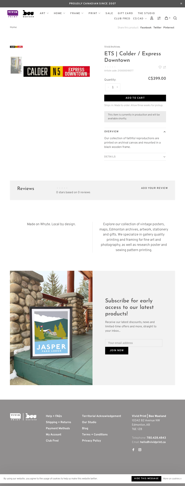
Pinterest (168, 27)
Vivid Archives (112, 46)
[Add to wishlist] (160, 68)
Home (58, 13)
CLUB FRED (122, 18)
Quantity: (110, 80)
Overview (111, 131)
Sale (109, 13)
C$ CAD (138, 18)
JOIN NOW (117, 350)
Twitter (157, 27)
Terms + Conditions (95, 434)
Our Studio (89, 422)
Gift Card (125, 13)
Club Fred (52, 441)
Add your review (154, 188)
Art (43, 13)
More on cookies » (172, 478)
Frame (75, 13)
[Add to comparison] (164, 68)
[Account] (152, 18)
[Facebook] (133, 450)
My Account (53, 434)
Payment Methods (58, 428)
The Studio (146, 13)
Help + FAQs (54, 416)
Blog (85, 428)
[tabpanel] (56, 71)
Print (93, 13)
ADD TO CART (135, 98)
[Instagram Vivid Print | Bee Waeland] (139, 450)
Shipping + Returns (58, 422)
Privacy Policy (91, 441)
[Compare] (159, 18)
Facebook (146, 27)
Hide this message (146, 478)
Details (110, 156)
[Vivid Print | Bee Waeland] (23, 416)
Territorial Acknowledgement (101, 416)
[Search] (175, 18)
